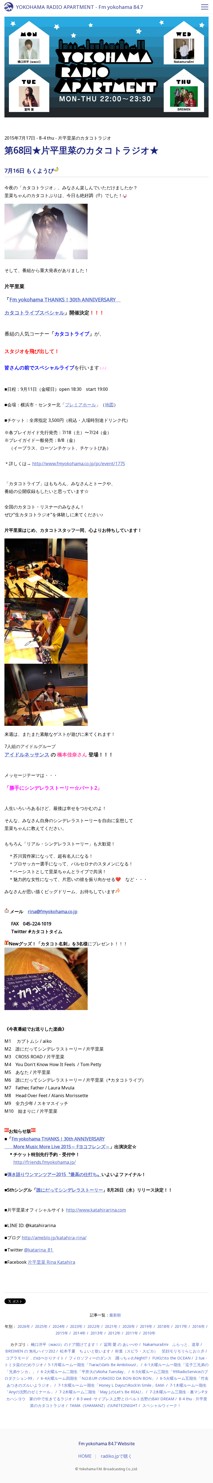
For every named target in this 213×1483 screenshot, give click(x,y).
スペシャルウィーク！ (161, 1405)
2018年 (163, 1326)
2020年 (128, 1326)
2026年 (23, 1326)
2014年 (79, 1333)
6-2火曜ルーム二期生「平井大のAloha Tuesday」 (84, 1371)
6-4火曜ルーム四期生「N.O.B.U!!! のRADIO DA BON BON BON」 (98, 1378)
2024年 (58, 1326)
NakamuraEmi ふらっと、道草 (171, 1344)
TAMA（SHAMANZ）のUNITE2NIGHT (104, 1405)
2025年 (41, 1326)
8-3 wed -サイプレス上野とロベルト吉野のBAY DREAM (125, 1398)
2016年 (198, 1326)
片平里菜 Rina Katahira (51, 1262)
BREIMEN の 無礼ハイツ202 (30, 1351)
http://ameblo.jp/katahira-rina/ (54, 1238)
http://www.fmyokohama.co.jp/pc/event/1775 (78, 463)
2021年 (111, 1326)
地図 (109, 405)
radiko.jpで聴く (116, 1456)
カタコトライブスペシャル (34, 312)
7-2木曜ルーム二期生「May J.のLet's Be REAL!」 (102, 1391)
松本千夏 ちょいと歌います (85, 1351)
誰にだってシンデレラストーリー (69, 1190)
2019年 (146, 1326)
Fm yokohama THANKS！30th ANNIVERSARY (65, 299)
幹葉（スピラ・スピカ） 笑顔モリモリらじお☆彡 (159, 1351)
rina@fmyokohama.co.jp (52, 911)
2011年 (131, 1333)
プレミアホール (80, 405)
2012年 (114, 1333)
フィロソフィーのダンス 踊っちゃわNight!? (108, 1358)
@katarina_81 (39, 1250)
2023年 (76, 1326)
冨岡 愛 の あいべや (121, 1344)
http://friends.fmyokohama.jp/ (44, 1162)
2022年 (93, 1326)
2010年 (149, 1333)
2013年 (96, 1333)
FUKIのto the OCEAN (171, 1358)
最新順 (115, 1315)
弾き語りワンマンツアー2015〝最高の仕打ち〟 (54, 1174)
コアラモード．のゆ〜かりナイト (35, 1358)
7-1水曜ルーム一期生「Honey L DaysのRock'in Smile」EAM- (111, 1385)
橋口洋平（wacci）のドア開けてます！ (65, 1344)
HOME (85, 1456)
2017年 (181, 1326)
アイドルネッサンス (26, 754)
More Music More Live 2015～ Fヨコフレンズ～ (57, 1147)
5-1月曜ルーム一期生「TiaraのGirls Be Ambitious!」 (94, 1364)
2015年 (61, 1333)
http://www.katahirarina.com (96, 1210)
